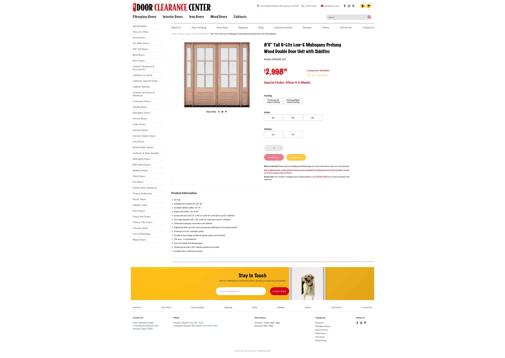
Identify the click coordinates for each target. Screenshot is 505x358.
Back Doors (139, 54)
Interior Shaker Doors (144, 135)
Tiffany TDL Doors (142, 222)
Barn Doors (139, 60)
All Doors (319, 322)
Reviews (307, 27)
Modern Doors (140, 170)
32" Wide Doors (141, 43)
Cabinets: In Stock (142, 75)
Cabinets (240, 17)
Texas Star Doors (142, 216)
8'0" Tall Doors (140, 49)
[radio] (273, 101)
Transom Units (140, 228)
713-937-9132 (196, 322)
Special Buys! (140, 26)
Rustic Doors (139, 199)
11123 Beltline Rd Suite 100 (145, 325)
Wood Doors (219, 17)
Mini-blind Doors (142, 164)
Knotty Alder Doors (143, 147)
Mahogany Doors (142, 158)
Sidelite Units (140, 205)
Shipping (243, 27)
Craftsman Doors (142, 101)
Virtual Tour (346, 27)
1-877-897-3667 (210, 325)
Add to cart (274, 157)
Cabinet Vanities (141, 86)
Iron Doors (196, 17)
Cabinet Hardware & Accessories (143, 68)
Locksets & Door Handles (146, 153)
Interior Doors (173, 17)
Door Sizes (222, 27)
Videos (325, 27)
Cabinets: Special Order (145, 80)
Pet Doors (138, 181)
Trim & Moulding (141, 233)
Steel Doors (139, 210)
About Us (176, 27)
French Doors (140, 118)
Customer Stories (283, 27)
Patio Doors (139, 176)
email (307, 177)
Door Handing (199, 27)
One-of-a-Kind (140, 31)
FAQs (261, 27)
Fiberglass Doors (144, 17)
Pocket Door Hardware (145, 187)
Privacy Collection (142, 193)
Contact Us (368, 27)
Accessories (139, 37)
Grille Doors (139, 124)
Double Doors (140, 106)
